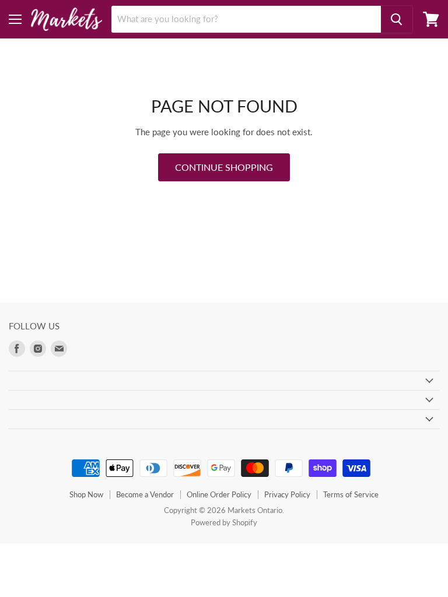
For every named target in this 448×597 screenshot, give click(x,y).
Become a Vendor (145, 494)
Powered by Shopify (224, 522)
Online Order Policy (219, 494)
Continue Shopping (224, 167)
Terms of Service (351, 494)
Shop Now (86, 494)
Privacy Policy (287, 494)
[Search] (396, 19)
